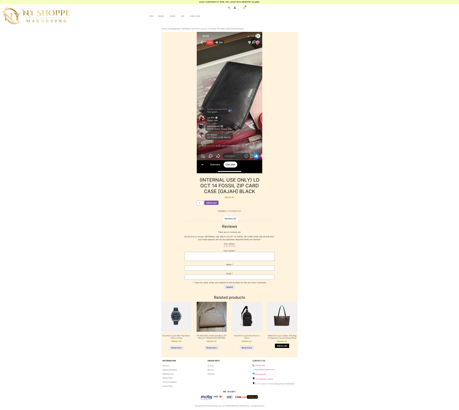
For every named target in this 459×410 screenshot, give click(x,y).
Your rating (229, 244)
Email (229, 273)
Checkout (211, 374)
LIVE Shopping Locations (264, 379)
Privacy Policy (168, 386)
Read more (176, 348)
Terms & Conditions (170, 382)
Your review (229, 251)
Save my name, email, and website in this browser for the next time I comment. (230, 283)
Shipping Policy (168, 374)
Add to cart (211, 203)
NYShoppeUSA (260, 374)
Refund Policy (167, 378)
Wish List (211, 370)
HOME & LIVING (195, 16)
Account (211, 366)
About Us (166, 366)
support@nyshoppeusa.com (265, 369)
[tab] (230, 218)
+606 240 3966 (260, 365)
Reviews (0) (230, 218)
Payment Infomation (170, 370)
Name (229, 264)
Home (163, 29)
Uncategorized (174, 29)
